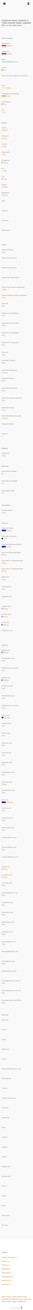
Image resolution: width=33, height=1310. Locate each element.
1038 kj (9, 54)
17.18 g (8, 547)
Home (4, 1297)
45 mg (4, 138)
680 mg (5, 652)
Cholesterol (6, 1269)
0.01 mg (4, 187)
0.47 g (4, 571)
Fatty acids (6, 1284)
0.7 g (4, 112)
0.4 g (4, 512)
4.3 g (4, 70)
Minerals (6, 1261)
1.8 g (4, 104)
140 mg (5, 617)
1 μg (3, 252)
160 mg (4, 130)
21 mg (4, 146)
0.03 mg (5, 372)
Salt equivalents (8, 1276)
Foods (9, 1297)
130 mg (5, 162)
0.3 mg (4, 179)
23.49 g (9, 530)
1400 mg (7, 717)
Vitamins (6, 1265)
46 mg (4, 784)
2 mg (3, 154)
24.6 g (9, 96)
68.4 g (16, 62)
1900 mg (6, 625)
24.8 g (9, 88)
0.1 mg (4, 171)
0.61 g (4, 555)
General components (9, 1257)
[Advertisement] (16, 11)
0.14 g (4, 563)
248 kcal (9, 46)
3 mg (3, 455)
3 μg (3, 298)
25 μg (4, 289)
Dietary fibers (7, 1273)
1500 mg (6, 680)
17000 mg (9, 802)
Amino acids (7, 1280)
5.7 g (5, 538)
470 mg (4, 869)
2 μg (3, 410)
